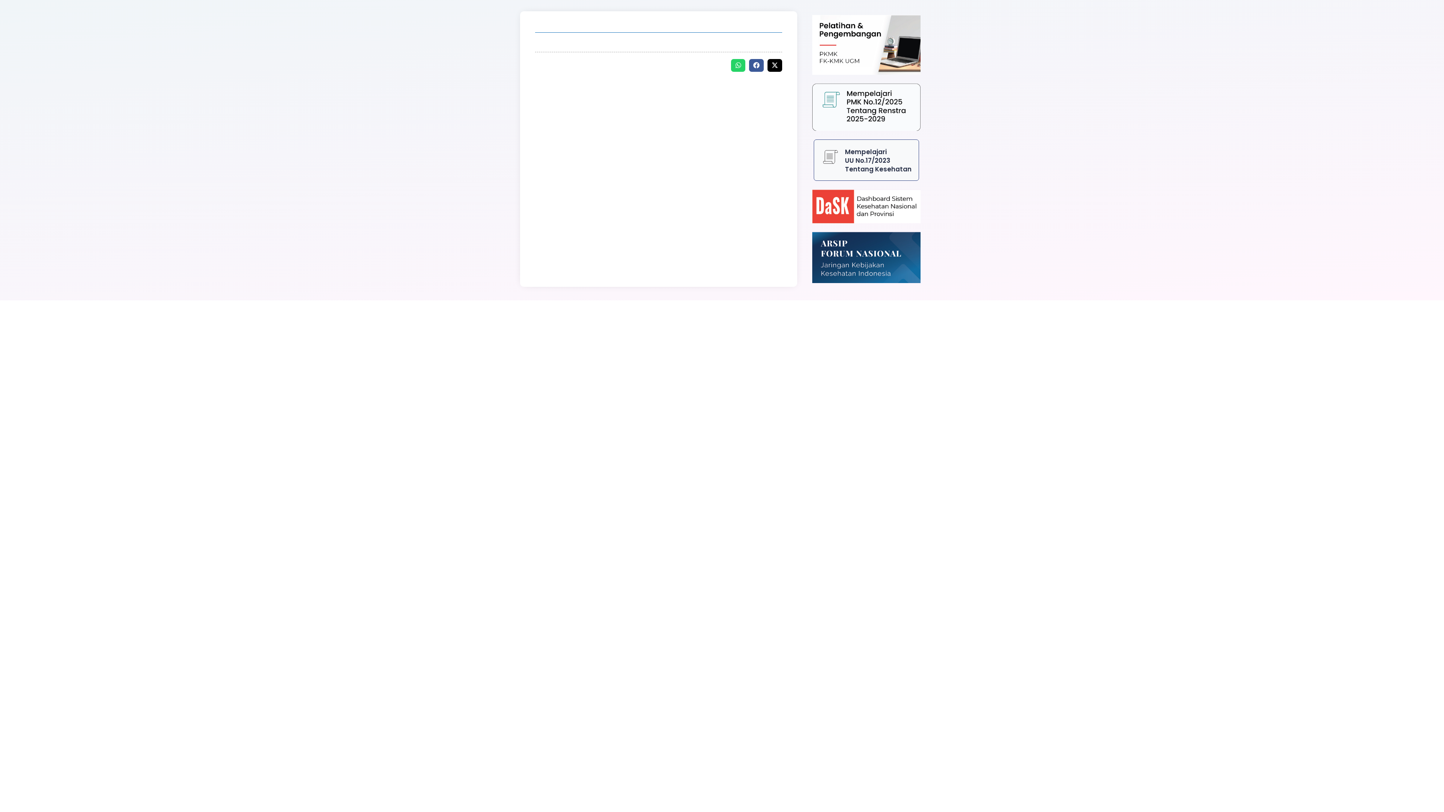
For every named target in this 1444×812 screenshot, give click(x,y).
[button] (738, 65)
